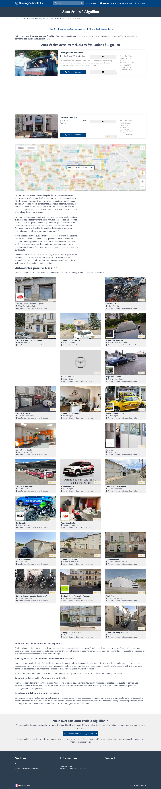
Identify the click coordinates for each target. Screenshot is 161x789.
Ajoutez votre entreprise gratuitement (80, 733)
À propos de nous (21, 764)
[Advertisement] (80, 95)
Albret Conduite (67, 377)
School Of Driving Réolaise (117, 633)
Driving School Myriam (25, 486)
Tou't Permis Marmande (116, 486)
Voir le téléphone (74, 72)
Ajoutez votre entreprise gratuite (117, 3)
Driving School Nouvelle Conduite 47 (31, 596)
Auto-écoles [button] (91, 3)
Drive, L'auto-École (24, 450)
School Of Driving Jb (114, 340)
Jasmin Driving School (115, 413)
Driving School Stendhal (71, 52)
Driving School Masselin (71, 633)
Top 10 (53, 29)
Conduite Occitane (68, 117)
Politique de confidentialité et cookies (73, 768)
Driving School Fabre (69, 559)
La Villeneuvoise (112, 559)
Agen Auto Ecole (68, 523)
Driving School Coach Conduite (29, 340)
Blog (16, 771)
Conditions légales (67, 766)
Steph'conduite (67, 486)
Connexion (140, 3)
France (18, 18)
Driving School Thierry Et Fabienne (75, 596)
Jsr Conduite (21, 523)
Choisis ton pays (24, 786)
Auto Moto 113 (112, 304)
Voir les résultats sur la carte (80, 167)
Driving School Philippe (70, 413)
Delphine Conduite (113, 377)
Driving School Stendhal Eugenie (30, 304)
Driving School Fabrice (70, 340)
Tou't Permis (111, 596)
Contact (107, 764)
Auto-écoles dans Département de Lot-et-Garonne (45, 18)
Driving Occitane (23, 413)
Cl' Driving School (23, 559)
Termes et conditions (67, 764)
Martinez (109, 450)
